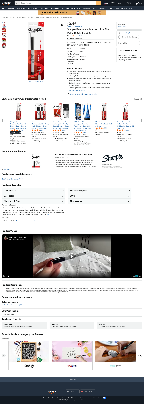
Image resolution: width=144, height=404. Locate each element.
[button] (4, 8)
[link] (19, 125)
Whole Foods (75, 8)
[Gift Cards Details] (107, 8)
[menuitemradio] (136, 276)
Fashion (116, 8)
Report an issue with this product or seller (83, 94)
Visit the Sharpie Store (74, 26)
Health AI (11, 8)
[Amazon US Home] (52, 392)
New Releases (55, 8)
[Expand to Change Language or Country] (78, 391)
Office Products (6, 17)
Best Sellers (44, 8)
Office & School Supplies (19, 17)
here (47, 214)
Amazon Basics (33, 8)
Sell (110, 8)
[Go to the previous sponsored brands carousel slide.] (3, 355)
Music (131, 8)
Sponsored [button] (5, 338)
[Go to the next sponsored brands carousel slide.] (140, 355)
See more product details (77, 90)
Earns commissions (20, 237)
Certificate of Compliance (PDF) (12, 179)
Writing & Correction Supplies (36, 17)
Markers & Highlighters (52, 17)
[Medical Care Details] (26, 8)
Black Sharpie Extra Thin (17, 239)
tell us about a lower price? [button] (25, 221)
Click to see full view (36, 81)
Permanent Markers (66, 17)
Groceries (65, 8)
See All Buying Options (129, 37)
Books (95, 8)
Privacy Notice (56, 398)
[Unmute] (140, 276)
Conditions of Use (45, 398)
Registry (124, 8)
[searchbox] (58, 3)
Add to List (123, 43)
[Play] (3, 276)
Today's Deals (86, 8)
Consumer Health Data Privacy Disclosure (74, 398)
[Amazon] (7, 3)
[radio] (4, 24)
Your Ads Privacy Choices (95, 398)
